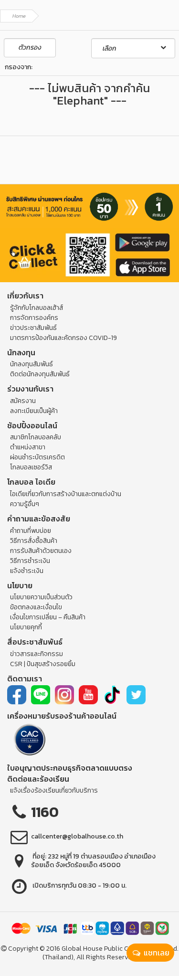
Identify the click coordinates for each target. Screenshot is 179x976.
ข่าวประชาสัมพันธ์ (33, 328)
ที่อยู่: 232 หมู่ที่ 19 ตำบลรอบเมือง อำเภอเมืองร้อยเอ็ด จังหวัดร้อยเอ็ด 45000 (93, 860)
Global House (82, 949)
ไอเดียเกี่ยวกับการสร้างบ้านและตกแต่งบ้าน (65, 494)
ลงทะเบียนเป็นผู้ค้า (34, 411)
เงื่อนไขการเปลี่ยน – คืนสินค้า (47, 617)
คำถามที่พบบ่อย (30, 531)
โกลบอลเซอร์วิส (31, 467)
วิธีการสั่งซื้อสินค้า (33, 541)
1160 (45, 812)
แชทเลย (155, 952)
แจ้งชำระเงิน (26, 571)
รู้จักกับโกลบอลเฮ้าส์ (36, 308)
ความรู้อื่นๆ (24, 504)
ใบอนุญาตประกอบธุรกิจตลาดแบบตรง (69, 768)
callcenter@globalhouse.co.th (77, 836)
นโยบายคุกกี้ (26, 627)
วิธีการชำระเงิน (30, 561)
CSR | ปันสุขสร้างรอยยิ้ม (42, 664)
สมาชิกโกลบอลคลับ (35, 437)
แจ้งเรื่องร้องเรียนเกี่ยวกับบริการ (54, 790)
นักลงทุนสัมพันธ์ (31, 364)
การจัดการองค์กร (34, 318)
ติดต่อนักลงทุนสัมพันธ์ (40, 374)
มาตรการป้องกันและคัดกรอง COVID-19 (63, 338)
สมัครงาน (23, 401)
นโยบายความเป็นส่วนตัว (41, 597)
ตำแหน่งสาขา (27, 447)
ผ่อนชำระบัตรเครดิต (37, 457)
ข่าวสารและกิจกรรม (36, 654)
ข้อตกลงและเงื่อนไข (36, 607)
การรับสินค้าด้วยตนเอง (41, 551)
